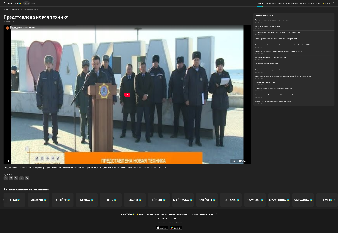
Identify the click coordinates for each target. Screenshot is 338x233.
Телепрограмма (270, 3)
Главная (6, 9)
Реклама (179, 223)
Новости (260, 3)
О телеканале (160, 223)
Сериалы (311, 3)
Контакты (171, 223)
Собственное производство (288, 3)
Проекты (303, 3)
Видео (318, 3)
